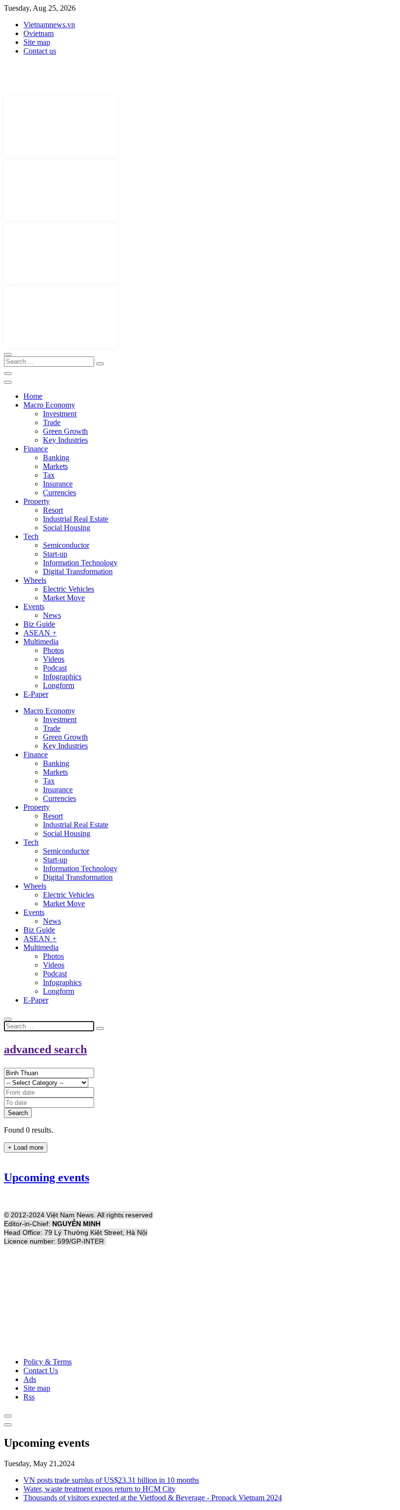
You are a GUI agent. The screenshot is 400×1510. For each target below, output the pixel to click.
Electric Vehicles (68, 589)
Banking (56, 457)
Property (36, 501)
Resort (53, 510)
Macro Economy (49, 405)
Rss (29, 1397)
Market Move (64, 598)
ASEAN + (40, 633)
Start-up (55, 554)
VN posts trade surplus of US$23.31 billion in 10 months (111, 1480)
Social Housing (66, 527)
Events (33, 606)
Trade (51, 422)
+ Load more (25, 1147)
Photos (53, 650)
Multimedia (41, 641)
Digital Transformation (78, 571)
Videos (53, 659)
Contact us (39, 51)
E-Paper (35, 694)
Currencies (59, 492)
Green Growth (65, 431)
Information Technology (80, 563)
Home (32, 396)
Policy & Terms (47, 1362)
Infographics (62, 676)
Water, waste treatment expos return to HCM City (99, 1489)
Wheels (34, 580)
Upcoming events (46, 1177)
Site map (36, 42)
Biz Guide (39, 624)
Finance (35, 449)
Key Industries (65, 440)
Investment (60, 414)
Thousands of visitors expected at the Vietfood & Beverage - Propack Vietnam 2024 (152, 1497)
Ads (29, 1379)
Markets (55, 466)
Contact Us (40, 1370)
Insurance (58, 484)
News (52, 615)
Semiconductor (66, 545)
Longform (58, 685)
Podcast (55, 668)
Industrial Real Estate (75, 519)
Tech (31, 536)
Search (18, 1113)
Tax (49, 475)
